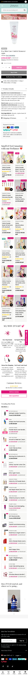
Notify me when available (14, 77)
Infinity (11, 462)
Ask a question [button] (14, 396)
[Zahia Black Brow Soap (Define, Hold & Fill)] (20, 301)
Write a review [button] (14, 392)
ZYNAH (10, 572)
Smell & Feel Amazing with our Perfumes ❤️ (12, 147)
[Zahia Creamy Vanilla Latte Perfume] (7, 271)
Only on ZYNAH (13, 437)
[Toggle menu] (2, 6)
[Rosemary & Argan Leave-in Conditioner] (5, 533)
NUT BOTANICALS (13, 411)
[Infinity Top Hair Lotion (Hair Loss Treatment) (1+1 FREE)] (5, 465)
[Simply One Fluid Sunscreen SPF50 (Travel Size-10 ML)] (5, 422)
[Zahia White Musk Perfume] (7, 243)
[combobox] (14, 10)
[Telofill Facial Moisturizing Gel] (5, 525)
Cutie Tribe (12, 446)
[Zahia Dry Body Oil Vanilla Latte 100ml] (20, 271)
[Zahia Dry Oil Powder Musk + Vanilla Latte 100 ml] (5, 481)
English (18, 655)
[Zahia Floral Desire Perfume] (7, 301)
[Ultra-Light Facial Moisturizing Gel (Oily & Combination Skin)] (5, 473)
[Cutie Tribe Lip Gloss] (5, 448)
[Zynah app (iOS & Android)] (20, 6)
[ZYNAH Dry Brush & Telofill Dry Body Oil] (5, 498)
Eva (2, 93)
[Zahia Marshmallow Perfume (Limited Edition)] (20, 213)
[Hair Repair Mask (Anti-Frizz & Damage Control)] (5, 490)
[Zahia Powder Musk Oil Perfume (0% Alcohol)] (7, 213)
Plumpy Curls (12, 504)
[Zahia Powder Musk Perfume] (7, 158)
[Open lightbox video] (14, 601)
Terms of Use (22, 645)
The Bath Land (13, 487)
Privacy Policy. (6, 647)
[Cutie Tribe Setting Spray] (5, 566)
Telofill (11, 471)
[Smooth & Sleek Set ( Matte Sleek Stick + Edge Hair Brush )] (5, 440)
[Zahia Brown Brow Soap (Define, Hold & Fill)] (20, 186)
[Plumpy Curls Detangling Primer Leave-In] (5, 507)
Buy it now (14, 72)
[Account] (23, 6)
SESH (10, 419)
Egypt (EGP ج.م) (7, 655)
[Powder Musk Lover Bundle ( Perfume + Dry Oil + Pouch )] (5, 431)
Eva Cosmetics (10, 55)
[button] (26, 337)
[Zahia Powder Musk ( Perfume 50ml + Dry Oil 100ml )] (20, 158)
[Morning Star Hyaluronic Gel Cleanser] (5, 456)
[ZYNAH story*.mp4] (14, 601)
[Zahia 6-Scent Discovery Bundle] (7, 186)
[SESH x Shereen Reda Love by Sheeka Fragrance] (5, 541)
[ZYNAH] (14, 16)
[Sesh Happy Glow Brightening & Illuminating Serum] (5, 550)
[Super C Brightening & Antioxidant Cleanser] (5, 558)
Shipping (3, 60)
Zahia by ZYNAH (6, 165)
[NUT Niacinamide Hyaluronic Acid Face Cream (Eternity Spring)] (5, 516)
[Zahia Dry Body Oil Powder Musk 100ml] (20, 243)
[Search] (25, 10)
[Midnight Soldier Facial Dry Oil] (5, 413)
